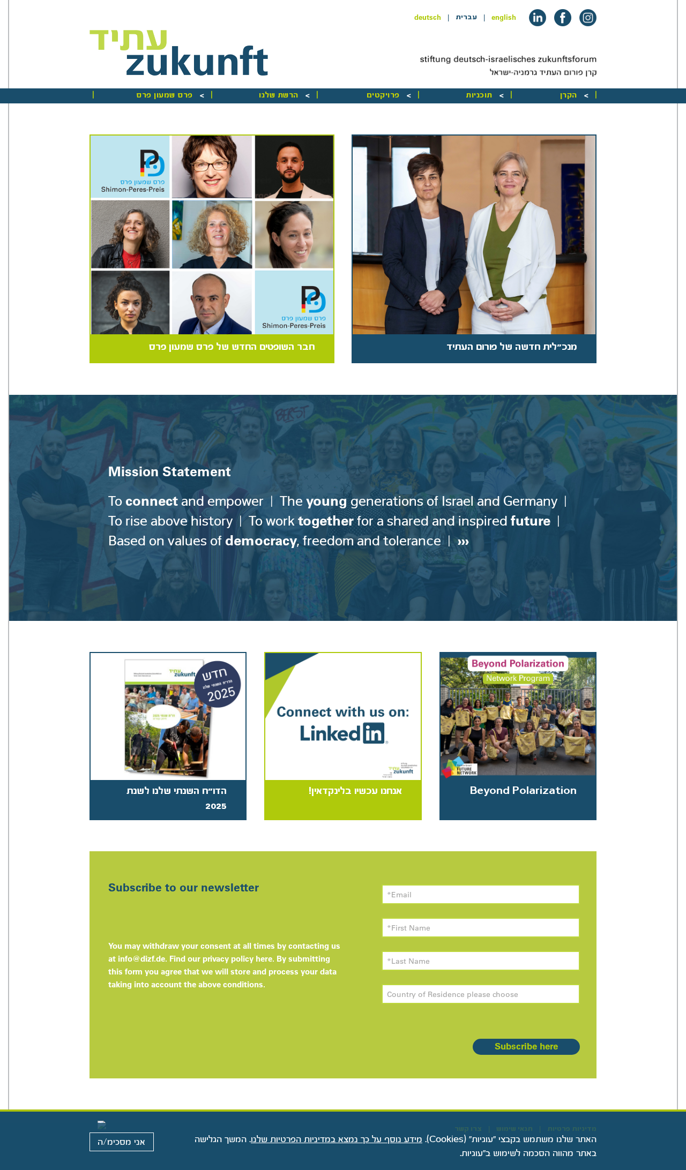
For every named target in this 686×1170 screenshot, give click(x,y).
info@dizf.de (141, 959)
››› (461, 540)
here (264, 959)
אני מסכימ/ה (121, 1142)
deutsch (427, 17)
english (503, 17)
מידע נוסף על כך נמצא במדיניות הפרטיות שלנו (336, 1139)
